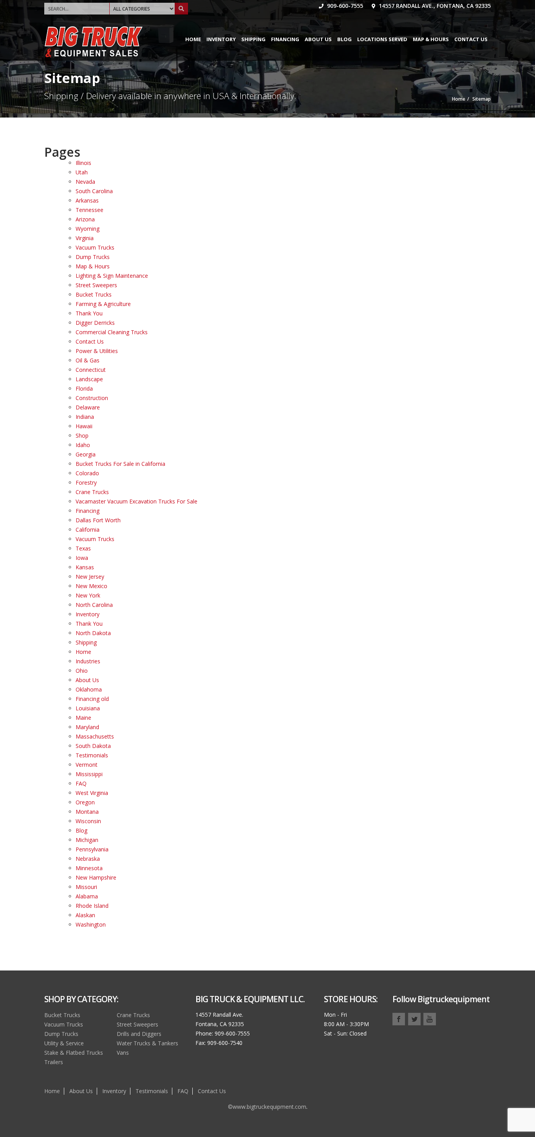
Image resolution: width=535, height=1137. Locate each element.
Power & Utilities (97, 351)
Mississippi (89, 774)
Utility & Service (64, 1043)
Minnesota (89, 868)
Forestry (86, 482)
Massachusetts (95, 736)
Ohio (82, 670)
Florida (84, 388)
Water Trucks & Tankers (147, 1043)
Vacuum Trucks (95, 247)
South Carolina (94, 191)
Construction (92, 398)
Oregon (85, 802)
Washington (91, 924)
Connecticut (91, 369)
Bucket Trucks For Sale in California (120, 463)
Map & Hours (431, 39)
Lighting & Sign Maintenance (112, 275)
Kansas (85, 567)
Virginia (85, 238)
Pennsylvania (92, 849)
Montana (87, 811)
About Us (318, 39)
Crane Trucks (92, 492)
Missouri (86, 887)
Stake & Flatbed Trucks (73, 1052)
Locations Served (382, 39)
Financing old (92, 698)
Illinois (83, 163)
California (87, 529)
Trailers (53, 1062)
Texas (83, 548)
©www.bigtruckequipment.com (267, 1106)
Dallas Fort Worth (98, 520)
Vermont (87, 764)
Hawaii (84, 426)
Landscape (89, 379)
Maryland (87, 727)
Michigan (87, 840)
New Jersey (90, 576)
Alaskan (85, 915)
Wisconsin (88, 821)
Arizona (85, 219)
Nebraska (88, 858)
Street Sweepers (96, 285)
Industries (88, 661)
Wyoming (87, 228)
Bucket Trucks (94, 294)
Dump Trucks (93, 257)
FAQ (81, 783)
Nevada (85, 181)
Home (193, 39)
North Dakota (93, 633)
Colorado (87, 473)
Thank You (89, 313)
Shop (82, 435)
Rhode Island (92, 905)
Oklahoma (89, 689)
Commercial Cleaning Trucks (112, 332)
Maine (83, 717)
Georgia (86, 454)
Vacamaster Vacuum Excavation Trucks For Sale (136, 501)
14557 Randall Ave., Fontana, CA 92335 (434, 5)
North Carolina (94, 604)
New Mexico (91, 586)
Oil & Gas (87, 360)
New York (88, 595)
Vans (123, 1052)
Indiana (85, 416)
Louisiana (88, 708)
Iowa (82, 557)
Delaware (88, 407)
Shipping (253, 39)
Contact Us (471, 39)
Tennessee (89, 210)
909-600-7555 (344, 5)
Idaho (83, 445)
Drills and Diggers (139, 1033)
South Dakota (93, 746)
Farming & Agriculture (103, 304)
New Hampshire (96, 877)
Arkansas (87, 200)
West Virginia (92, 793)
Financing (285, 39)
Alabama (87, 896)
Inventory (221, 39)
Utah (82, 172)
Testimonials (92, 755)
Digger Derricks (95, 322)
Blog (344, 39)
